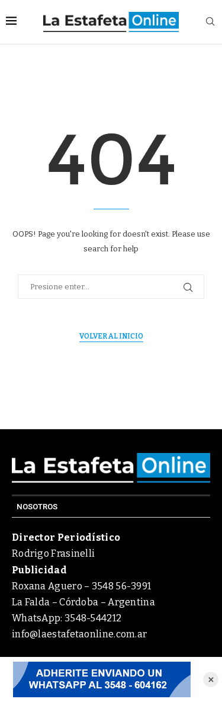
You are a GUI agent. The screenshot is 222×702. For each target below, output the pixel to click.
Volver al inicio (111, 336)
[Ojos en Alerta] (101, 679)
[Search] (210, 22)
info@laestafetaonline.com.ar (79, 634)
